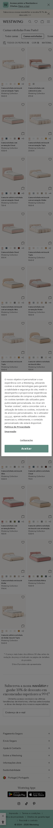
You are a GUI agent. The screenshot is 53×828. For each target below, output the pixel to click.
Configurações (26, 440)
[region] (26, 414)
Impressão (10, 431)
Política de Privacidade (17, 426)
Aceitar (26, 448)
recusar (8, 416)
